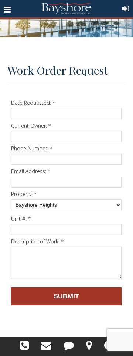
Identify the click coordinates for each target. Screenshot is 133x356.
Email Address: (30, 171)
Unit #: (21, 218)
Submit (66, 296)
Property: (24, 194)
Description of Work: (37, 241)
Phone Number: (31, 148)
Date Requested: (33, 102)
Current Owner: (31, 125)
